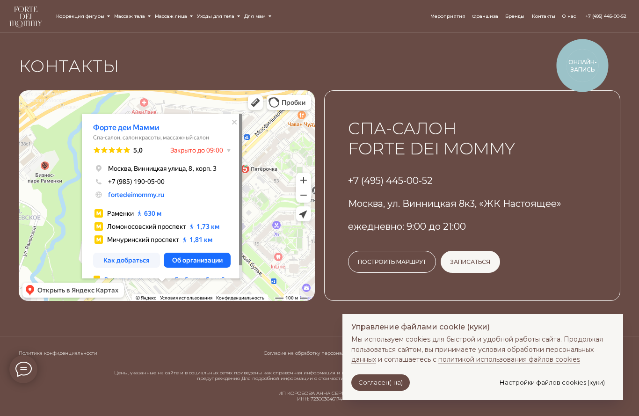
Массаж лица (171, 16)
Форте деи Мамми (40, 93)
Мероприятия (447, 16)
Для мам (255, 16)
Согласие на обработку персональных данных (320, 353)
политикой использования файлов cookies (509, 359)
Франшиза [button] (485, 16)
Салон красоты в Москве (48, 106)
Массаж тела (129, 16)
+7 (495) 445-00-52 (606, 16)
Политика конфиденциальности (58, 353)
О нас (569, 16)
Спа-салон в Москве (42, 100)
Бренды (514, 16)
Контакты (543, 16)
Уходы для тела (215, 16)
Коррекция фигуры (80, 16)
